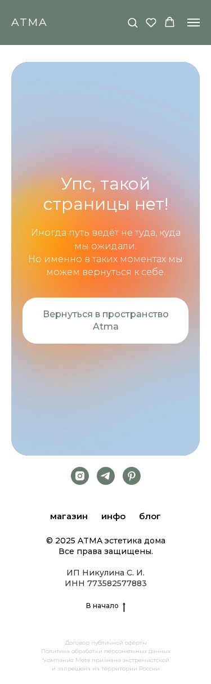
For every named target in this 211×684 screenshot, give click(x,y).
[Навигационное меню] (193, 22)
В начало (102, 605)
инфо (113, 516)
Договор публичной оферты (106, 642)
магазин (69, 516)
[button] (132, 22)
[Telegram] (106, 476)
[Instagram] (80, 476)
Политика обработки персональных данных (105, 651)
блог (150, 516)
